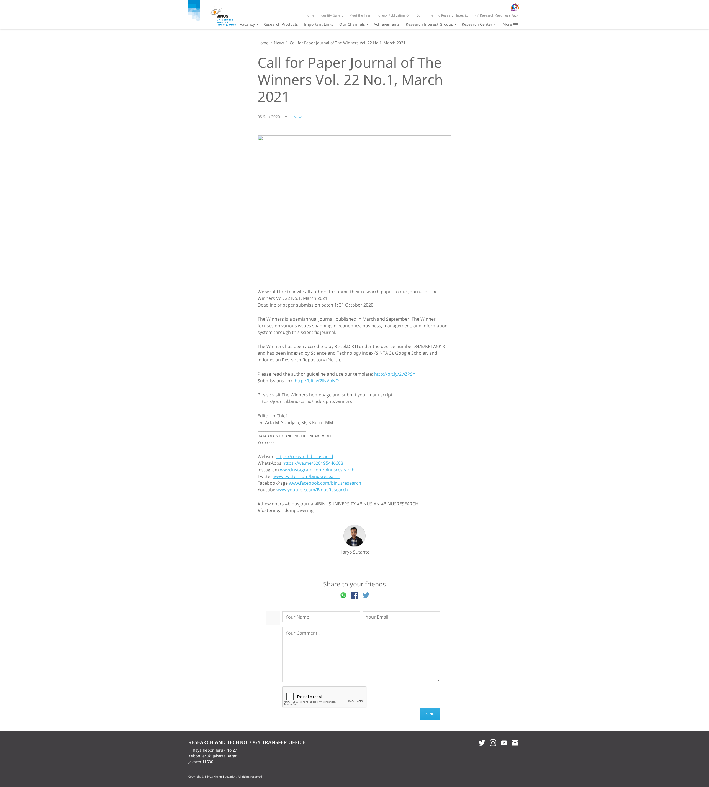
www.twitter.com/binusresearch (306, 476)
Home (309, 15)
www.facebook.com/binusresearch (325, 483)
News (279, 42)
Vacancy (247, 24)
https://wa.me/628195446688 (312, 463)
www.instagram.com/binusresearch (317, 470)
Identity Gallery (331, 15)
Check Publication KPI (394, 15)
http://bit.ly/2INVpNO (317, 381)
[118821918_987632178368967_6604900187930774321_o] (354, 207)
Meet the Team (361, 15)
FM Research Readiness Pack (496, 15)
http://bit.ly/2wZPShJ (395, 374)
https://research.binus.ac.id (304, 456)
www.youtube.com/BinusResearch (312, 490)
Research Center (477, 24)
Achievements (387, 24)
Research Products (280, 24)
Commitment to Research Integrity (443, 15)
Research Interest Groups (429, 24)
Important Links (318, 24)
